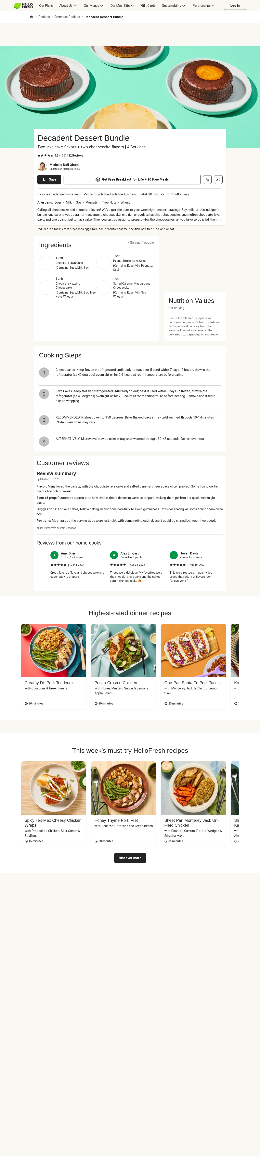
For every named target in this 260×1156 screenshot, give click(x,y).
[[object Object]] (207, 179)
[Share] (218, 179)
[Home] (31, 17)
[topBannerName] (130, 34)
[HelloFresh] (23, 6)
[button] (96, 245)
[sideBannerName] (194, 261)
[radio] (39, 155)
